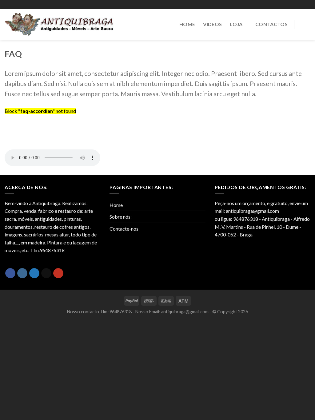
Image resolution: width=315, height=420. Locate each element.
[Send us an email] (46, 273)
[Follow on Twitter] (34, 273)
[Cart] (305, 24)
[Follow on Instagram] (22, 273)
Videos (212, 24)
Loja (236, 24)
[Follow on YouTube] (58, 273)
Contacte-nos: (125, 229)
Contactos (271, 24)
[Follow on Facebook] (10, 273)
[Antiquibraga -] (59, 24)
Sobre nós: (121, 217)
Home (187, 24)
